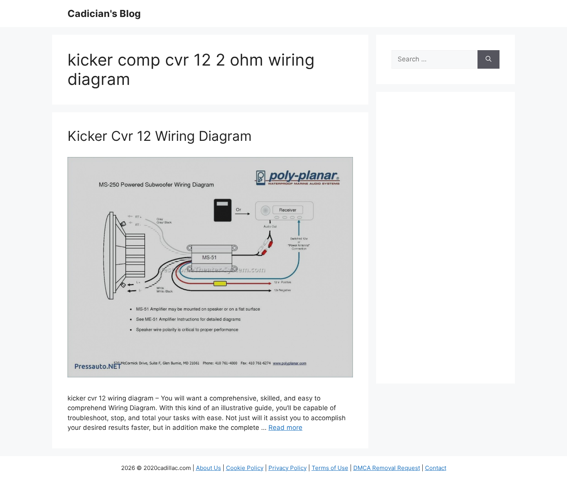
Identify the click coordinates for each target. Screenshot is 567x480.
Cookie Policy (244, 468)
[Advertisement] (446, 242)
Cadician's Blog (104, 13)
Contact (435, 468)
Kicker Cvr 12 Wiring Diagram (159, 136)
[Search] (489, 59)
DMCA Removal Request (386, 468)
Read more (285, 427)
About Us (208, 468)
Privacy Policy (287, 468)
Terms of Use (330, 468)
